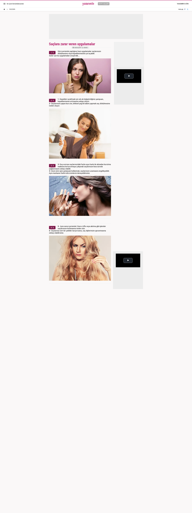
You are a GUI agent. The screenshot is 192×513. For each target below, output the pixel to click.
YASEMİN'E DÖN (182, 4)
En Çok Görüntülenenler (15, 4)
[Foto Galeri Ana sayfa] (4, 9)
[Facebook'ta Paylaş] (184, 9)
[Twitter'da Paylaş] (187, 9)
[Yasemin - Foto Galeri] (95, 4)
